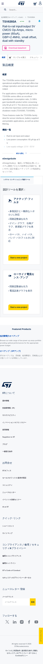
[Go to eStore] (35, 3)
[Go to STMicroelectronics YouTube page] (36, 622)
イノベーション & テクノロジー (14, 422)
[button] (2, 3)
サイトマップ (7, 533)
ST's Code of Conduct (11, 570)
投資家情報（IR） (9, 408)
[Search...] (5, 9)
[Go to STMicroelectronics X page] (8, 622)
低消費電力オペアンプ (9, 336)
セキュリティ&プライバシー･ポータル (16, 578)
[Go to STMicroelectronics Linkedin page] (14, 622)
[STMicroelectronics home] (21, 3)
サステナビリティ (9, 415)
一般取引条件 (7, 451)
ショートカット (8, 526)
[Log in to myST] (40, 3)
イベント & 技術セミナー (11, 499)
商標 (35, 651)
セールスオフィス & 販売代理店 (14, 478)
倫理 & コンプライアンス (11, 556)
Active (22, 21)
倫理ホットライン (9, 563)
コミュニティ (7, 485)
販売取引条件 (26, 651)
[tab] (3, 57)
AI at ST (5, 507)
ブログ (4, 444)
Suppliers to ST (8, 437)
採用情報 (5, 430)
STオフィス (6, 471)
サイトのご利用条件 (13, 651)
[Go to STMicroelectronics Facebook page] (29, 622)
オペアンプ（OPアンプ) (10, 351)
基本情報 (5, 401)
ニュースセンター (9, 492)
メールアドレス (7, 597)
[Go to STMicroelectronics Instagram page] (21, 622)
